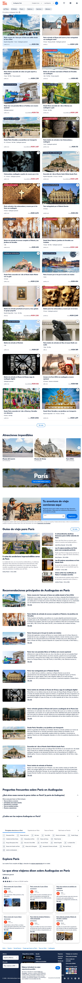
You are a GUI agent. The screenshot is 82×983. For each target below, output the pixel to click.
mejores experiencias (37, 863)
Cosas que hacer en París (30, 948)
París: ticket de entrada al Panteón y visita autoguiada (40, 917)
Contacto (38, 956)
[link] (21, 30)
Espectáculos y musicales (11, 804)
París (21, 863)
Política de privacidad (41, 961)
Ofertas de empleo (60, 961)
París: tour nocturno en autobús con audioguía (66, 887)
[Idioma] (70, 3)
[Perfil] (76, 3)
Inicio (4, 948)
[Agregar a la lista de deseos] (38, 16)
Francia (10, 948)
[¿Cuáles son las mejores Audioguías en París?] (77, 816)
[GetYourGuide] (5, 3)
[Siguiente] (79, 448)
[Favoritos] (64, 3)
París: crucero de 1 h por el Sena (12, 886)
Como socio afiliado (71, 963)
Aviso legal (38, 959)
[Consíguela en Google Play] (28, 957)
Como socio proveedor (71, 956)
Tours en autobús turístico (11, 806)
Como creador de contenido (70, 960)
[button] (21, 30)
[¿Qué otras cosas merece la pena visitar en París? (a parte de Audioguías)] (77, 795)
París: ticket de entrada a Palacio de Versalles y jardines (66, 917)
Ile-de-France (17, 948)
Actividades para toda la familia (13, 802)
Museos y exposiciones (10, 808)
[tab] (14, 830)
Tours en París (42, 948)
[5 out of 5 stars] (15, 888)
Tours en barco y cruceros (11, 801)
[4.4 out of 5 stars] (7, 881)
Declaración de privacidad (44, 523)
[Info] (19, 12)
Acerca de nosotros (60, 957)
